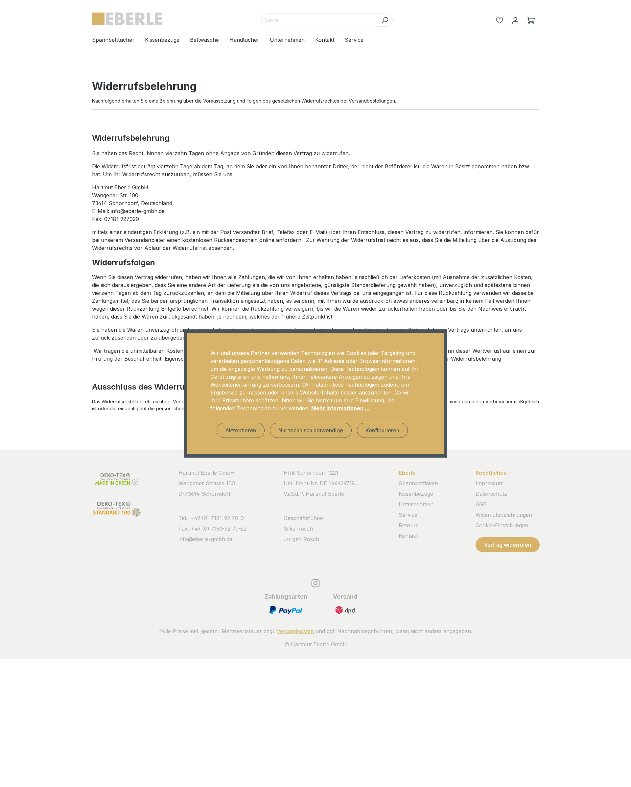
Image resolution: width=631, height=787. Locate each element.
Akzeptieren (240, 430)
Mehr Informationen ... (340, 408)
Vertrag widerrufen (507, 544)
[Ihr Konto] (515, 20)
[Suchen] (385, 20)
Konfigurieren (382, 430)
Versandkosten (295, 631)
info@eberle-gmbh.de (205, 539)
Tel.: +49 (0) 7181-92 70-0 (211, 518)
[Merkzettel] (499, 20)
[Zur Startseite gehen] (127, 18)
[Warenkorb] (531, 20)
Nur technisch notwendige (310, 430)
